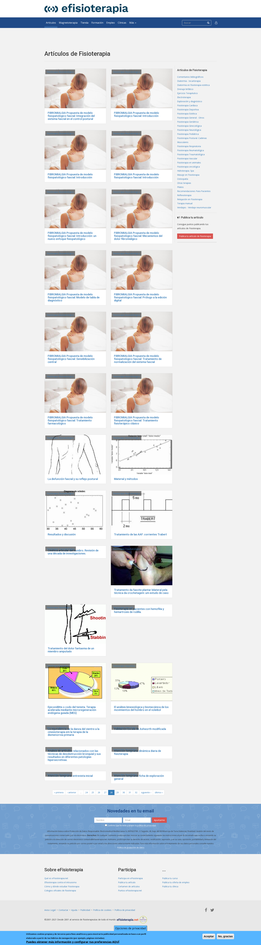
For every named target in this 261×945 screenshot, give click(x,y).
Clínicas (122, 22)
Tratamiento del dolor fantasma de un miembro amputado (71, 650)
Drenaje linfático (185, 89)
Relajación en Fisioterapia (189, 199)
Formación (97, 22)
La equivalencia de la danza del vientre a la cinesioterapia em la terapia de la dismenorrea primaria (73, 732)
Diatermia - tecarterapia (189, 81)
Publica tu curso (170, 878)
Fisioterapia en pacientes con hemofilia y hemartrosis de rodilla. (139, 610)
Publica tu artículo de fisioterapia (195, 236)
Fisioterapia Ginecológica (189, 125)
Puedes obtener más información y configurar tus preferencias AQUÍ (72, 942)
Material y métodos (126, 479)
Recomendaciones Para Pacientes (194, 191)
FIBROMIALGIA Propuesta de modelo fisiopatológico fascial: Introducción (136, 114)
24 (86, 792)
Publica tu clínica (170, 886)
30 (123, 792)
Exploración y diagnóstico (189, 101)
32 (136, 792)
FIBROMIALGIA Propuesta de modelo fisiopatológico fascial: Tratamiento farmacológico (70, 420)
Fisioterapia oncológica (188, 166)
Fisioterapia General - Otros (190, 117)
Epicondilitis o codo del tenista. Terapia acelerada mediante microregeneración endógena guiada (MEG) (72, 710)
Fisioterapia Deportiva (57, 665)
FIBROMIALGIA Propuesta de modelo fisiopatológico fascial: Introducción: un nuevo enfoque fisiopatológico (72, 235)
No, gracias (225, 936)
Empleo (110, 22)
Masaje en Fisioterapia (188, 174)
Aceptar (209, 936)
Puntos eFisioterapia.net (130, 890)
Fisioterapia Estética (187, 113)
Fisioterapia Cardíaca (187, 105)
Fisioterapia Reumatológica (60, 71)
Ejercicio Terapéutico (57, 727)
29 (117, 792)
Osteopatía (182, 178)
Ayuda (74, 910)
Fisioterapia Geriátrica (187, 121)
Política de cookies (102, 910)
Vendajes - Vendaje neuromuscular (194, 207)
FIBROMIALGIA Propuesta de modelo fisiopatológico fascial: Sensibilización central (71, 359)
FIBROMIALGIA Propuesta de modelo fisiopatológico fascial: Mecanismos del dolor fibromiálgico (138, 235)
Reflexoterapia (184, 195)
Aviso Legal (50, 910)
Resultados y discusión (62, 534)
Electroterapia (184, 97)
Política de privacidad (124, 910)
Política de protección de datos (130, 847)
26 (99, 792)
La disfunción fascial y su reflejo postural (73, 479)
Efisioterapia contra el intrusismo (60, 882)
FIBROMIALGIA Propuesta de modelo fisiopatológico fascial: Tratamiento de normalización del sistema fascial (138, 359)
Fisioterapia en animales (189, 162)
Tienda (84, 22)
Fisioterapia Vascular (123, 607)
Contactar (63, 910)
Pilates (180, 187)
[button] (216, 22)
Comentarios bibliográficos (190, 76)
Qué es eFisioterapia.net (56, 878)
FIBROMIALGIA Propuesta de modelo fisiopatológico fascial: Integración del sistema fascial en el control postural (71, 115)
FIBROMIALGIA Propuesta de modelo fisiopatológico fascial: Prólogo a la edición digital (140, 297)
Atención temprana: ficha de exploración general (139, 777)
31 (130, 792)
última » (159, 792)
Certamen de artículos (129, 886)
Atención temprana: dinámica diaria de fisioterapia (137, 752)
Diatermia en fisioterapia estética (193, 85)
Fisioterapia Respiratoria (59, 749)
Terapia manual (184, 203)
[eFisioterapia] (86, 9)
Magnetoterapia (68, 22)
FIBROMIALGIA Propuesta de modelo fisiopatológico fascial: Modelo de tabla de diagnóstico (74, 297)
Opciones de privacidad (130, 928)
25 (93, 792)
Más (132, 22)
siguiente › (146, 792)
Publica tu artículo (126, 882)
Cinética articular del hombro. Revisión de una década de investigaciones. (73, 552)
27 (105, 792)
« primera (58, 792)
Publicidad (85, 910)
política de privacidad (146, 825)
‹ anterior (71, 792)
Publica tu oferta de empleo (175, 882)
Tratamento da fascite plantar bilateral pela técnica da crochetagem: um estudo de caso (141, 591)
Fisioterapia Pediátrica (188, 134)
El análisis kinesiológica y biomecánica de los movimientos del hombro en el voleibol (141, 708)
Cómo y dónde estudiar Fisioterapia (61, 886)
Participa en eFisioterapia (130, 878)
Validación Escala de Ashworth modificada (140, 729)
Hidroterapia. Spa (185, 170)
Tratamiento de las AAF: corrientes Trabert (140, 534)
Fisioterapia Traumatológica (60, 548)
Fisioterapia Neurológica (59, 607)
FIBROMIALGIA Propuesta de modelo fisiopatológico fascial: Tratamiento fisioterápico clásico (136, 420)
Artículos (51, 22)
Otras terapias (184, 183)
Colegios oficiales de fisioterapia (60, 890)
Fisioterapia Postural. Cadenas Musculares (192, 140)
